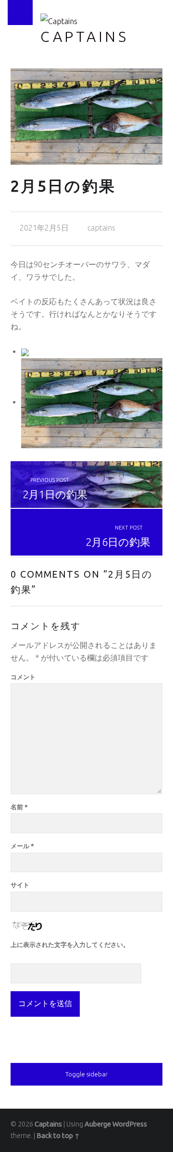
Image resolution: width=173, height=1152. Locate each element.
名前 (19, 806)
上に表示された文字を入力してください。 (70, 944)
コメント (23, 676)
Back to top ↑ (58, 1135)
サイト (20, 884)
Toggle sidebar (86, 1074)
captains (101, 227)
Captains (84, 36)
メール (22, 845)
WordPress (129, 1124)
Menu (20, 12)
